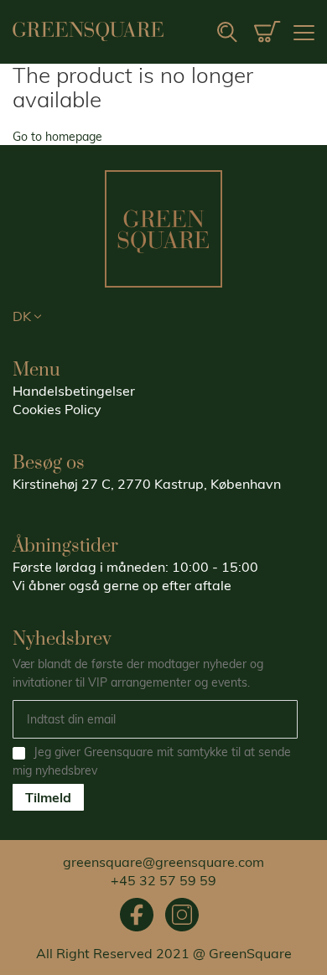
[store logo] (88, 31)
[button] (163, 317)
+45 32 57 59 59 (163, 880)
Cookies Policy (57, 409)
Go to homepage (57, 136)
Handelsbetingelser (74, 390)
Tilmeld (48, 797)
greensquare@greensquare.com (163, 861)
